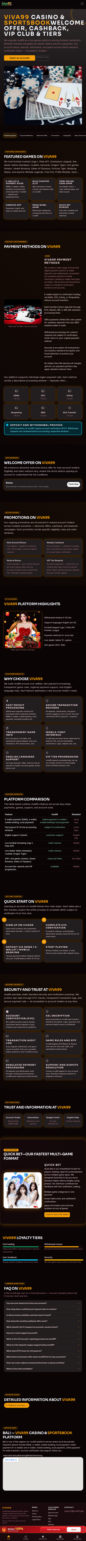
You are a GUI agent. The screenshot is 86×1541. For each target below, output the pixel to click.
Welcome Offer (42, 135)
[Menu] (82, 3)
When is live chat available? (19, 1369)
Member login (42, 57)
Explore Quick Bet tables (57, 1214)
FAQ (49, 1521)
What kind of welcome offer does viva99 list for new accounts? (36, 1357)
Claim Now (74, 484)
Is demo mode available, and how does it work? (28, 1315)
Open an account (20, 58)
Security (48, 1257)
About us (35, 1511)
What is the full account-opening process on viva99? (31, 1339)
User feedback (10, 1257)
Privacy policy (37, 1516)
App (49, 1518)
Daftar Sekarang (53, 1530)
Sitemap (51, 1524)
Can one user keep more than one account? (26, 1303)
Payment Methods (26, 135)
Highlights (67, 135)
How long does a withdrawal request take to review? (31, 1309)
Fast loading (8, 1244)
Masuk (73, 1530)
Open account (53, 1513)
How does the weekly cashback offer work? (26, 1321)
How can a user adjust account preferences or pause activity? (35, 1363)
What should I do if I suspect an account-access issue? (32, 1327)
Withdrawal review (53, 1244)
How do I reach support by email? (21, 1333)
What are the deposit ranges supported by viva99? (30, 1345)
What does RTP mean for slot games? (24, 1351)
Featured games (10, 135)
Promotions (55, 135)
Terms (34, 1514)
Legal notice (36, 1519)
